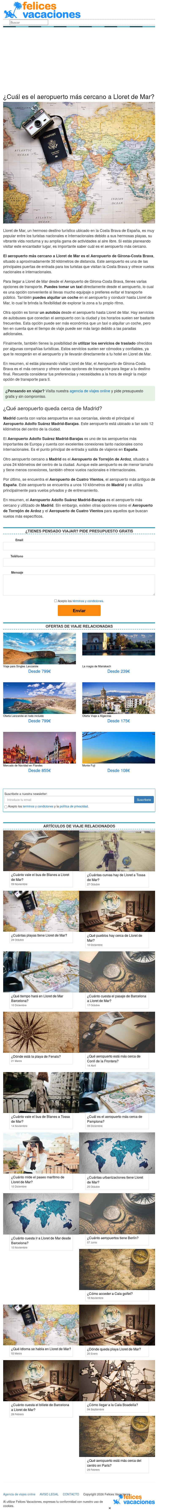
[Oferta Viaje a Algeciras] (118, 706)
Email (19, 540)
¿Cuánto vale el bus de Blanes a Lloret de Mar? (40, 877)
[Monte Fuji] (118, 755)
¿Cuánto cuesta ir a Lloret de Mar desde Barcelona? (41, 1240)
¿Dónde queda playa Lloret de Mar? (114, 1349)
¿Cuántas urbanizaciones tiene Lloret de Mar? (115, 1180)
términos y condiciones (88, 601)
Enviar (79, 610)
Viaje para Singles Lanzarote (20, 666)
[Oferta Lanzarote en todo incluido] (39, 706)
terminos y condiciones (38, 806)
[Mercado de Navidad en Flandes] (39, 752)
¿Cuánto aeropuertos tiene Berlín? (113, 1237)
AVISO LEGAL (49, 1494)
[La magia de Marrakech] (118, 643)
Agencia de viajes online (19, 1494)
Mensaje (17, 572)
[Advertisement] (79, 61)
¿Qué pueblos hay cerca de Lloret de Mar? (114, 938)
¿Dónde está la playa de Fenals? (36, 1056)
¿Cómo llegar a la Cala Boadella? (112, 1404)
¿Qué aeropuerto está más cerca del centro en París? (114, 1463)
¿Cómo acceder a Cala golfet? (110, 1293)
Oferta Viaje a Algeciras (96, 716)
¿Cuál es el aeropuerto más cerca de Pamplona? (114, 1119)
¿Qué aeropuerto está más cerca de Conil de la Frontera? (114, 1058)
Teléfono (17, 556)
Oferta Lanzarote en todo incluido (23, 716)
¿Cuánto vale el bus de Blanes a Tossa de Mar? (40, 1119)
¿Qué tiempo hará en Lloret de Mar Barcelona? (37, 998)
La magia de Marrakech (96, 666)
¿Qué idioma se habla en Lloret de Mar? (41, 1348)
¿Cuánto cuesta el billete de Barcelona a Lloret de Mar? (40, 1407)
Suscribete (144, 799)
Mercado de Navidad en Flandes (23, 765)
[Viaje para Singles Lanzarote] (39, 656)
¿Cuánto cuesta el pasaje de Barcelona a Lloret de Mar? (116, 998)
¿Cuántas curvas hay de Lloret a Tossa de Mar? (116, 877)
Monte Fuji (88, 765)
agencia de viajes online (90, 390)
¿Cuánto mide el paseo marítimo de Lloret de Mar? (37, 1179)
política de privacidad (74, 806)
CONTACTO (71, 1494)
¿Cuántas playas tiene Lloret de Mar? (39, 935)
